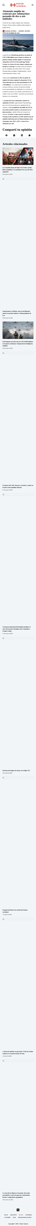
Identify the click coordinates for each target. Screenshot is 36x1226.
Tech (14, 1217)
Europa (21, 31)
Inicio (6, 1215)
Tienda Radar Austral (25, 1217)
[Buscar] (4, 5)
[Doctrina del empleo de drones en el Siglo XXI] (18, 702)
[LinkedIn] (22, 135)
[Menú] (32, 5)
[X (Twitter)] (14, 135)
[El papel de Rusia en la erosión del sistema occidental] (18, 842)
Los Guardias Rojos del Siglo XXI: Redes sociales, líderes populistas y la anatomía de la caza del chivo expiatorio (18, 170)
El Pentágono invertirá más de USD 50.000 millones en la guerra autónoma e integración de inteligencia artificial (18, 344)
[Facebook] (6, 135)
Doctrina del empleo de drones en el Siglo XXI (16, 770)
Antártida (28, 1215)
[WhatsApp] (29, 135)
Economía (7, 1217)
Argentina (13, 1215)
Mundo (27, 31)
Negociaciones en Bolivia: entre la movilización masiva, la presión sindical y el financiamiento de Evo (17, 313)
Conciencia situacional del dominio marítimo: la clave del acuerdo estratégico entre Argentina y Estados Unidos (17, 629)
